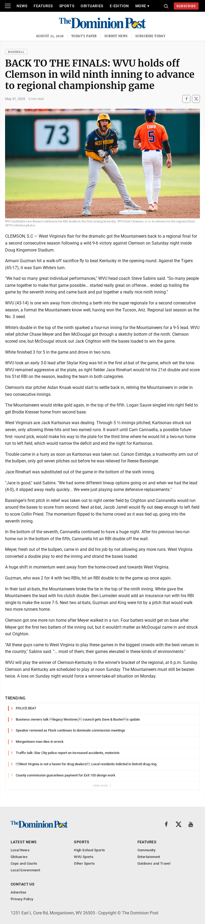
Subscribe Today (150, 36)
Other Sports (84, 863)
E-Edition (119, 6)
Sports (66, 6)
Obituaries (92, 6)
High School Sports (89, 850)
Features (43, 6)
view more (100, 785)
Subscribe (186, 6)
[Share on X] (196, 98)
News (22, 6)
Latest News (24, 842)
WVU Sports (83, 857)
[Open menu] (7, 6)
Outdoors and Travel (153, 863)
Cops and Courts (24, 863)
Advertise (18, 892)
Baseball (16, 52)
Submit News (116, 36)
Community (146, 850)
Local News (20, 850)
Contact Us (22, 884)
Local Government (25, 870)
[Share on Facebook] (186, 98)
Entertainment (148, 857)
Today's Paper (84, 36)
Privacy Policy (22, 899)
